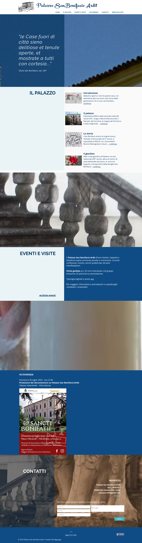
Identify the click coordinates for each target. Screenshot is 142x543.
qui (92, 279)
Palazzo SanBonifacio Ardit (66, 6)
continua (103, 123)
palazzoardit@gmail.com (110, 493)
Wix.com (58, 539)
